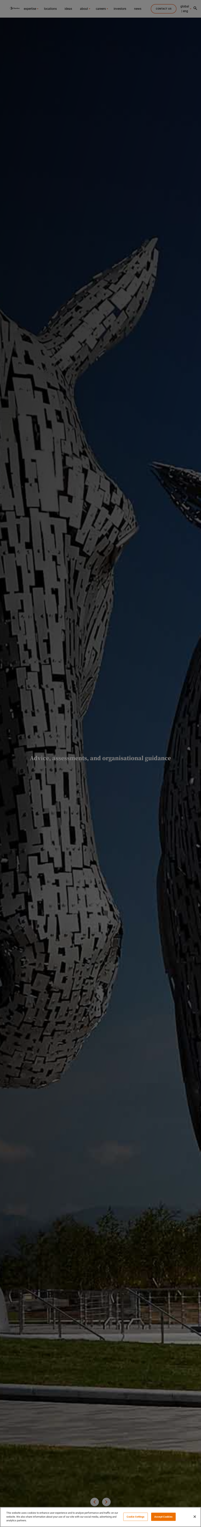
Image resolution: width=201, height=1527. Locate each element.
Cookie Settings (136, 1516)
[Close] (194, 1516)
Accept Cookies (163, 1516)
